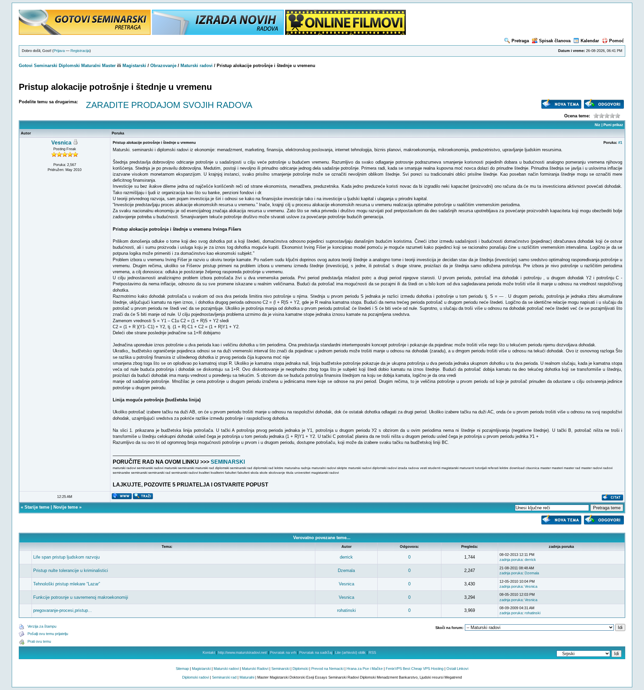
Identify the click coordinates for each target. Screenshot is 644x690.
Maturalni (91, 65)
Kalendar (590, 40)
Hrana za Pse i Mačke (364, 669)
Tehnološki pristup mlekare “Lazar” (66, 583)
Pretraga (520, 40)
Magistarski (134, 65)
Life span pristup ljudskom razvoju (66, 557)
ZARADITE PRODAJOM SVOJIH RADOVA (169, 105)
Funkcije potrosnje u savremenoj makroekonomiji (80, 597)
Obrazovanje (163, 65)
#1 (620, 142)
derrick (346, 557)
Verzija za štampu (42, 626)
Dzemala (346, 570)
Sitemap (182, 669)
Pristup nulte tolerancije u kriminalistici (70, 570)
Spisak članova (555, 40)
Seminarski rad (224, 677)
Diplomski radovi (195, 677)
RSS (372, 652)
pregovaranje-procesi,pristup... (62, 610)
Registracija (80, 51)
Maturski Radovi (255, 669)
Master (109, 65)
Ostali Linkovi (457, 669)
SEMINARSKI (228, 462)
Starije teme (36, 507)
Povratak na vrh (283, 652)
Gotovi (26, 65)
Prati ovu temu (39, 641)
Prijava (59, 51)
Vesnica (61, 143)
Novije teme (65, 507)
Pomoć (616, 40)
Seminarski (45, 65)
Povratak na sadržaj (315, 652)
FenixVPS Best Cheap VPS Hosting (414, 669)
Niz (597, 125)
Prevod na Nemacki (327, 669)
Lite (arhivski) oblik (350, 652)
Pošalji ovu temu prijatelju (48, 634)
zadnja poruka (511, 560)
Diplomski (69, 65)
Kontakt (209, 652)
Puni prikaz (613, 125)
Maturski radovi (196, 65)
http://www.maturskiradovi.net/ (242, 652)
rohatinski (346, 610)
